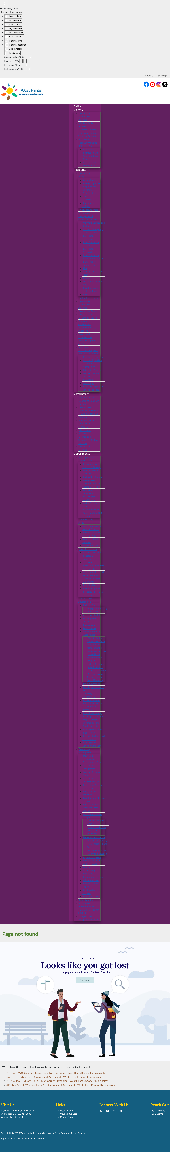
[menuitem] (77, 105)
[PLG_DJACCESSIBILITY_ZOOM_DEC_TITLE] (26, 57)
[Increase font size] (25, 61)
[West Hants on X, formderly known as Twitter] (165, 84)
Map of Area (66, 1117)
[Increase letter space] (29, 69)
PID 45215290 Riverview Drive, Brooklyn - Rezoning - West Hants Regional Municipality (55, 1073)
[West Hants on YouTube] (153, 84)
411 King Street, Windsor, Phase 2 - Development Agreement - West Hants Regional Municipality (60, 1085)
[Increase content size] (30, 57)
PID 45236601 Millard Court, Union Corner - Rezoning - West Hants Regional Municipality (57, 1080)
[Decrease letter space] (25, 69)
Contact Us (148, 75)
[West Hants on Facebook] (146, 84)
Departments (66, 1110)
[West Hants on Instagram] (159, 84)
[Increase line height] (26, 65)
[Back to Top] (165, 1147)
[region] (85, 1001)
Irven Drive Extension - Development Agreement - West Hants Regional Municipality (53, 1076)
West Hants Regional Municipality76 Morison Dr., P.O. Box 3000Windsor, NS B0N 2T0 (18, 1113)
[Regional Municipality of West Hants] (22, 91)
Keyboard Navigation (11, 12)
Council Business (68, 1113)
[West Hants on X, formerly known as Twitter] (101, 1110)
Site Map (162, 75)
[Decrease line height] (22, 65)
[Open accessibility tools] (4, 3)
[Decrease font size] (21, 61)
